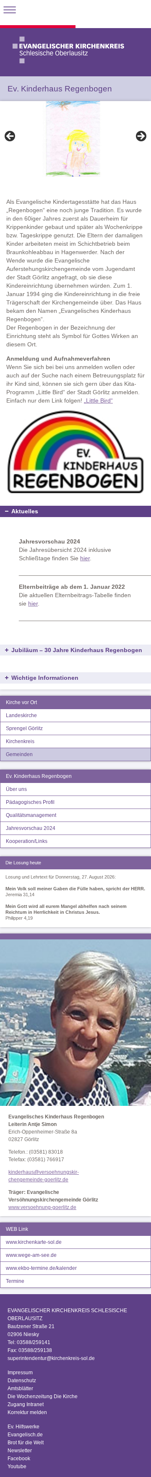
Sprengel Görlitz (24, 728)
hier (85, 558)
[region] (75, 139)
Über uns (16, 789)
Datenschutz (22, 1380)
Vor (140, 136)
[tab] (75, 636)
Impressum (20, 1373)
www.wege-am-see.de (31, 1255)
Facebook (19, 1458)
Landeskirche (21, 715)
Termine (15, 1281)
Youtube (17, 1466)
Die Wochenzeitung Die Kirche (43, 1396)
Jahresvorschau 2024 (30, 828)
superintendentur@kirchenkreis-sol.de (51, 1358)
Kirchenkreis (20, 741)
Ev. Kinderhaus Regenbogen (39, 776)
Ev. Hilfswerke (23, 1427)
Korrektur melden (27, 1412)
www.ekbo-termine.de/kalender (41, 1268)
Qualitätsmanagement (31, 815)
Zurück (10, 136)
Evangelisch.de (25, 1435)
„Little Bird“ (98, 400)
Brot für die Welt (26, 1443)
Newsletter (20, 1451)
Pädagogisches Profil (30, 802)
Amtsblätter (20, 1388)
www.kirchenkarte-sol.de (34, 1242)
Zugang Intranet (26, 1404)
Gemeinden (19, 754)
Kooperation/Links (26, 841)
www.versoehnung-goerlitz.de (42, 1207)
